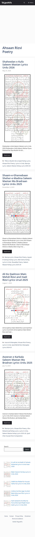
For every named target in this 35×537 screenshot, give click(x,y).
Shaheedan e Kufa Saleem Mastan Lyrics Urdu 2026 (15, 64)
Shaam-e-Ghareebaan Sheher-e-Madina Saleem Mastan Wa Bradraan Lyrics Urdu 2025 (17, 180)
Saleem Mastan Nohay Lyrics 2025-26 (19, 166)
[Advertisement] (17, 24)
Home (6, 516)
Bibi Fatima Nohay (23, 260)
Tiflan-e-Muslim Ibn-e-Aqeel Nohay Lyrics (17, 161)
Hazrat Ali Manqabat (11, 342)
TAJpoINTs (7, 2)
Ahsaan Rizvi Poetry (8, 163)
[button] (24, 2)
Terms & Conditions (17, 518)
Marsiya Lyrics (9, 257)
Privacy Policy (19, 516)
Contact (11, 516)
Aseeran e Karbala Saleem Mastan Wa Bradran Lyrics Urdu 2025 (17, 359)
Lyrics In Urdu (20, 163)
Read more (7, 155)
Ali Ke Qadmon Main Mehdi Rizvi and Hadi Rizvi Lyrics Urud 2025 (15, 276)
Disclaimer (28, 516)
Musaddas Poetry (17, 262)
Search (6, 446)
